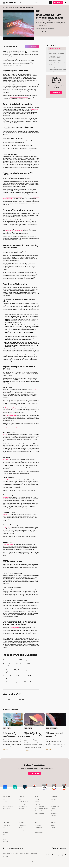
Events (20, 827)
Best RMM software (39, 813)
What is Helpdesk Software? (41, 808)
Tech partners (38, 830)
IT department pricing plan (11, 407)
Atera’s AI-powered (14, 627)
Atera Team (51, 28)
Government (5, 841)
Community (21, 830)
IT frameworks (34, 109)
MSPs (4, 827)
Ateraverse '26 (22, 825)
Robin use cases (6, 808)
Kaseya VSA (6, 479)
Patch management (23, 804)
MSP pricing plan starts (10, 415)
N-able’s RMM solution (8, 544)
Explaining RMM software (55, 48)
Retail (4, 834)
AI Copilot (5, 801)
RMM (10, 7)
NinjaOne (5, 434)
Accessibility (34, 853)
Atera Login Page (55, 806)
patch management (30, 84)
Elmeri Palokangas (18, 738)
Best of (8, 728)
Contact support (38, 827)
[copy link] (46, 31)
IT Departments (53, 728)
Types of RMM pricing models (56, 51)
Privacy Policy (6, 853)
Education (5, 830)
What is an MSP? (39, 810)
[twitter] (39, 31)
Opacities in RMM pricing (55, 60)
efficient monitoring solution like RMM (19, 97)
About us (53, 825)
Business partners (39, 832)
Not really (22, 699)
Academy (37, 801)
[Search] (50, 2)
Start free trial (56, 92)
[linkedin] (42, 31)
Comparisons (54, 813)
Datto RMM (5, 459)
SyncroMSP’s (6, 497)
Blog (7, 7)
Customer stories (55, 804)
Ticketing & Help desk (24, 801)
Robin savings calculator (8, 806)
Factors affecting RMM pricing (56, 53)
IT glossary (37, 804)
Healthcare (5, 832)
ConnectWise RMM (7, 527)
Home (4, 7)
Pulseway (5, 514)
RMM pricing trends (53, 67)
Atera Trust (22, 853)
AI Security (5, 804)
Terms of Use (14, 853)
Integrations (21, 808)
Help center (54, 799)
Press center (54, 830)
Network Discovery (23, 806)
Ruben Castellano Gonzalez (38, 739)
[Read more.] (13, 719)
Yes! (9, 699)
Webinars (37, 799)
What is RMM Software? (40, 806)
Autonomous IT (7, 796)
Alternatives (54, 815)
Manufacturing (6, 836)
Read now (5, 749)
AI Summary (32, 46)
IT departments (6, 825)
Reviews (53, 808)
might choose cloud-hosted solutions (14, 230)
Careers (53, 827)
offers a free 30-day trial (11, 427)
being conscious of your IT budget (14, 197)
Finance (4, 839)
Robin (4, 799)
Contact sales (38, 825)
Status (27, 853)
